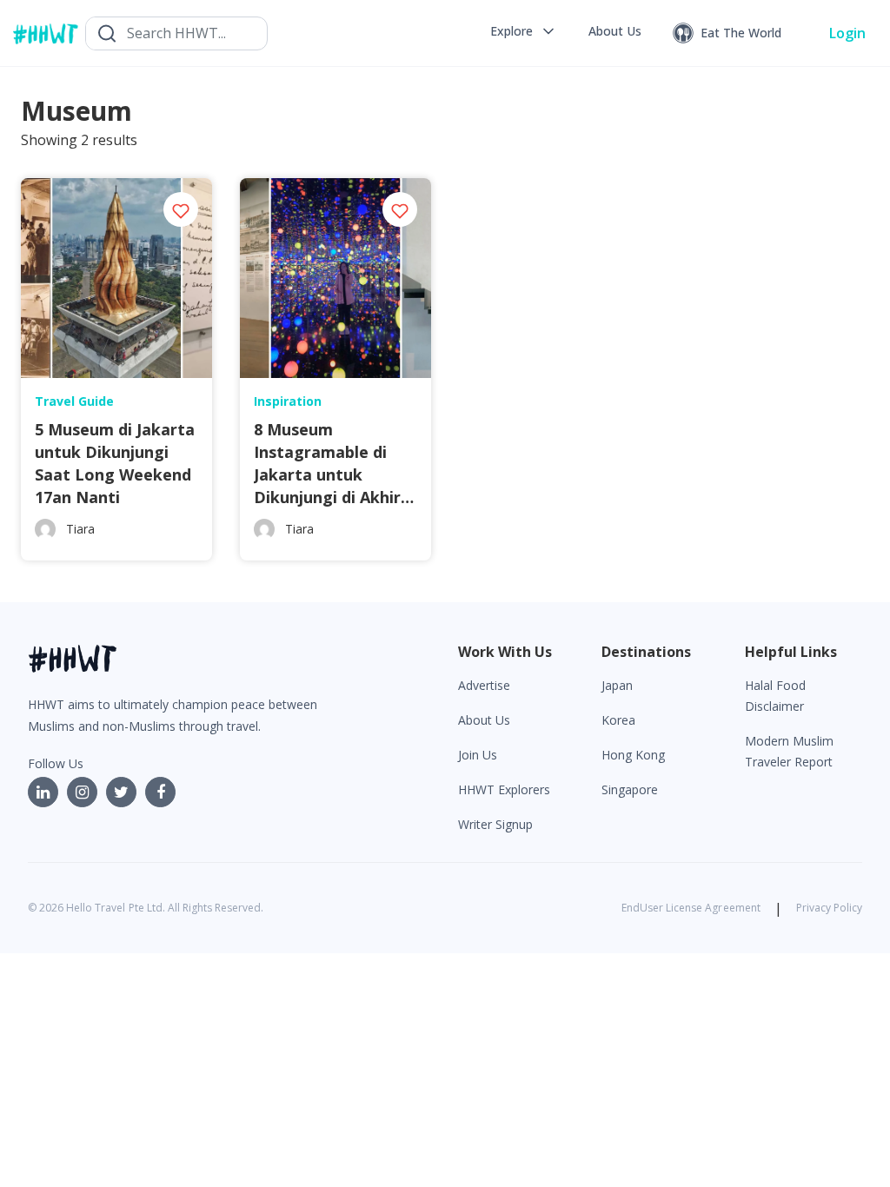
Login (847, 33)
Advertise (484, 685)
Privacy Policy (829, 907)
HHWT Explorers (504, 789)
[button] (523, 31)
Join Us (477, 754)
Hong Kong (633, 754)
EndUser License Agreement (690, 907)
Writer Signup (495, 824)
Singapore (629, 789)
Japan (617, 685)
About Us (484, 720)
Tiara (80, 529)
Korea (618, 720)
